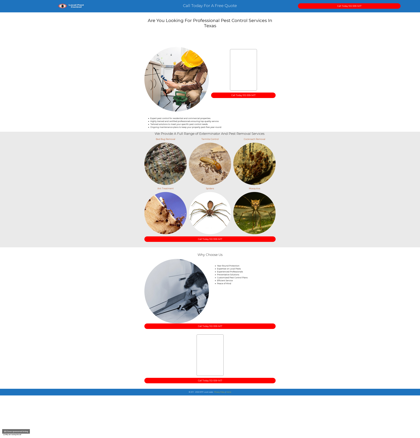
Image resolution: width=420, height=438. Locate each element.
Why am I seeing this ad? (13, 434)
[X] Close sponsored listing (16, 431)
